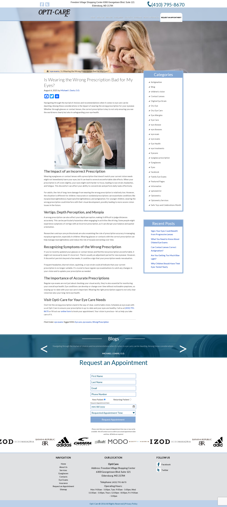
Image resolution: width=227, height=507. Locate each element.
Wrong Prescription (100, 322)
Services (63, 470)
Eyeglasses (156, 162)
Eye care (78, 322)
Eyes (153, 167)
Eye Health (156, 143)
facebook (155, 172)
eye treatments (157, 148)
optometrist (156, 191)
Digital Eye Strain (158, 101)
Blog (153, 87)
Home (63, 464)
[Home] (48, 71)
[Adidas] (50, 445)
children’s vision (158, 91)
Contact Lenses (157, 96)
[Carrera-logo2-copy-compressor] (68, 445)
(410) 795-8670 (119, 482)
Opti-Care (58, 14)
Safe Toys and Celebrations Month (166, 205)
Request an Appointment (63, 486)
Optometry (156, 195)
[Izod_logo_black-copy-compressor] (146, 445)
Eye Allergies (156, 115)
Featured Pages (158, 181)
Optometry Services (159, 200)
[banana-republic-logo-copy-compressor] (31, 445)
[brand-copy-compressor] (86, 445)
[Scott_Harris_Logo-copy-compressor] (125, 445)
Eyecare (154, 153)
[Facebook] (42, 4)
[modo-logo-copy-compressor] (104, 445)
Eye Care (155, 120)
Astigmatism (156, 82)
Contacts (63, 476)
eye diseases (156, 129)
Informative (156, 186)
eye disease (156, 124)
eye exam (155, 134)
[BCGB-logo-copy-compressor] (10, 445)
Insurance (63, 483)
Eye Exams (63, 480)
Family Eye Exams (158, 176)
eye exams (58, 322)
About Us (63, 467)
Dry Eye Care (157, 110)
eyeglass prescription (160, 158)
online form (66, 311)
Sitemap (63, 489)
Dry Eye (154, 106)
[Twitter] (47, 4)
